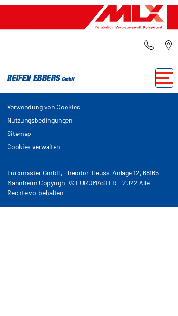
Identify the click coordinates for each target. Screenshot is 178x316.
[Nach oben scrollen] (153, 296)
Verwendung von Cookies (43, 107)
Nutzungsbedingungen (40, 120)
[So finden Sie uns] (168, 44)
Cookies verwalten (33, 147)
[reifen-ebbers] (38, 78)
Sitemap (19, 133)
